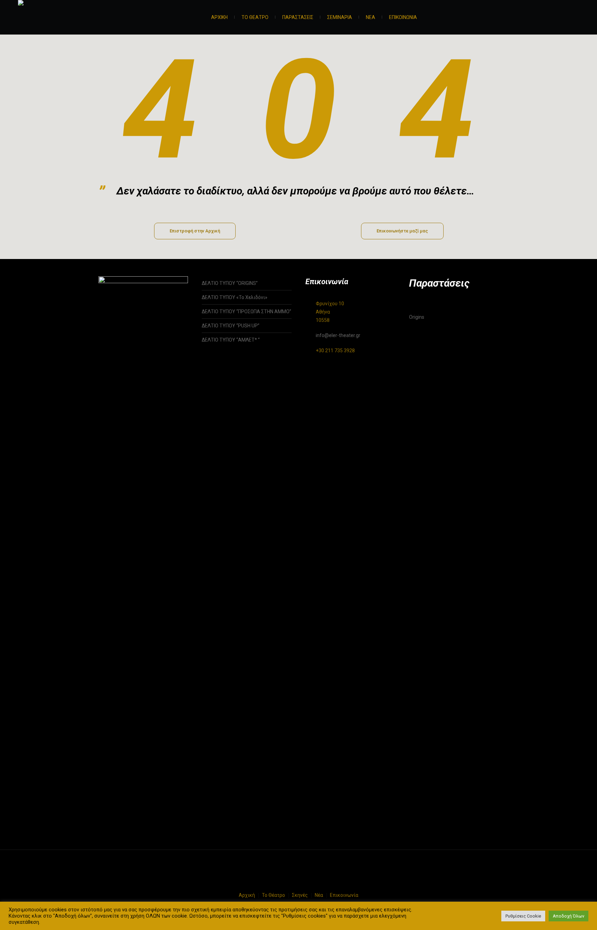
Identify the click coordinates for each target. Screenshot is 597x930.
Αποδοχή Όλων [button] (568, 916)
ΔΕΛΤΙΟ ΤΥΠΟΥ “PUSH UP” (230, 325)
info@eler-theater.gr (338, 335)
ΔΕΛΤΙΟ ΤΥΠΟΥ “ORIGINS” (230, 283)
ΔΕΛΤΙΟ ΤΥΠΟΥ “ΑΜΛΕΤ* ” (238, 340)
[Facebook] (557, 18)
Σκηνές (300, 895)
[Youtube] (574, 18)
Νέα (319, 895)
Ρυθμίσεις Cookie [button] (523, 916)
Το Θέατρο (273, 895)
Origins (416, 317)
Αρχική (247, 895)
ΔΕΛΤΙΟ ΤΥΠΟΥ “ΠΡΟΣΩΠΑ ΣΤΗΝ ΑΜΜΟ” (246, 311)
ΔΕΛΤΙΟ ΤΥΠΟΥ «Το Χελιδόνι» (234, 297)
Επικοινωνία (344, 895)
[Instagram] (565, 18)
